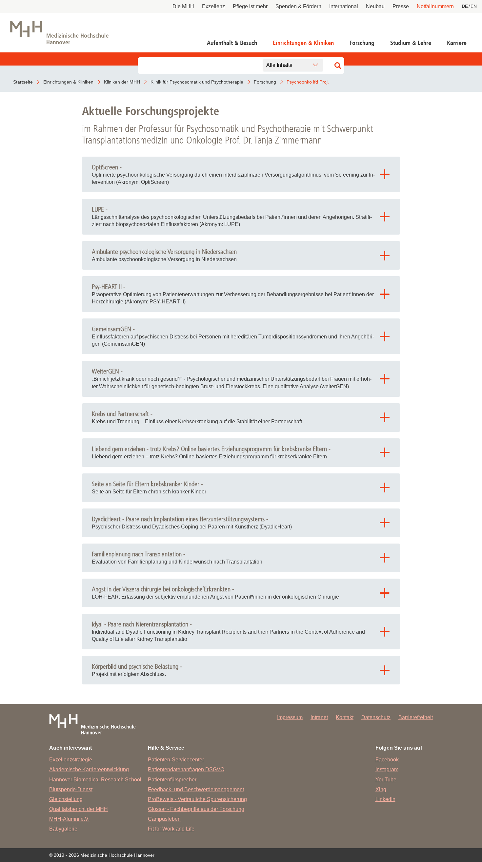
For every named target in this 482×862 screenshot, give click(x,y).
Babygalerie (63, 829)
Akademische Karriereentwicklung (89, 769)
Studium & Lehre (410, 43)
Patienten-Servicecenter (176, 759)
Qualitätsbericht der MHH (78, 809)
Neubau (375, 6)
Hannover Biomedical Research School (95, 779)
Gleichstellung (66, 799)
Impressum (290, 717)
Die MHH (183, 6)
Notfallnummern (435, 6)
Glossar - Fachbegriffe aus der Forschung (196, 809)
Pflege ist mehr (250, 6)
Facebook (387, 759)
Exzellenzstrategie (70, 759)
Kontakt (344, 717)
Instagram (386, 769)
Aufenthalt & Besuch (232, 43)
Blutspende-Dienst (70, 789)
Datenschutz (376, 717)
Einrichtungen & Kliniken (303, 43)
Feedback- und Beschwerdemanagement (196, 789)
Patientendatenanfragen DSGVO (186, 769)
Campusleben (164, 819)
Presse (400, 6)
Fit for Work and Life (171, 829)
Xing (380, 789)
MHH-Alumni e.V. (69, 819)
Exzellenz (213, 6)
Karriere (457, 43)
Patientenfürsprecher (172, 779)
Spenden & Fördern (298, 6)
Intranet (319, 717)
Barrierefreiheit (415, 717)
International (343, 6)
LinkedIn (385, 799)
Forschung (362, 43)
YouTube (385, 779)
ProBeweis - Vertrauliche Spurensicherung (197, 799)
